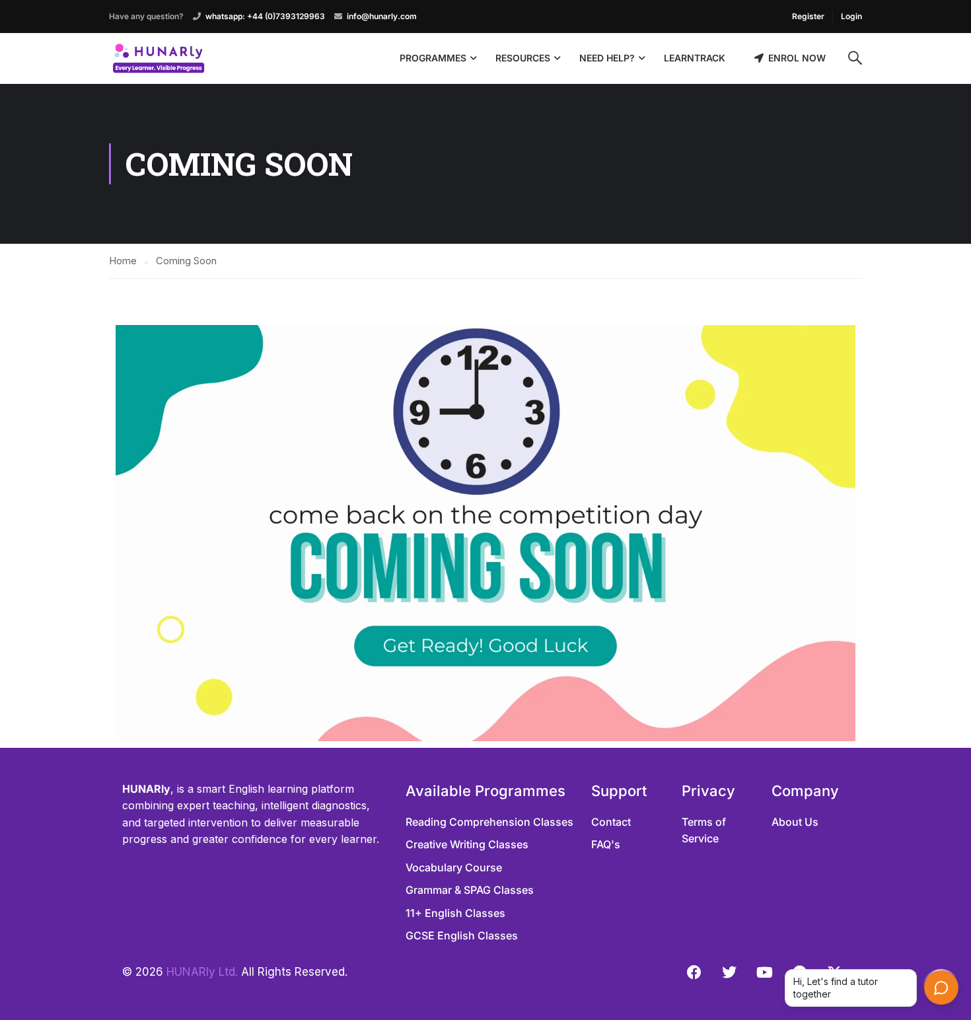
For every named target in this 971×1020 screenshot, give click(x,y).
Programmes (433, 57)
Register (808, 16)
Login (851, 16)
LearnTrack (694, 57)
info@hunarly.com (382, 16)
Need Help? (607, 57)
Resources (522, 57)
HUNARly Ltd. (202, 971)
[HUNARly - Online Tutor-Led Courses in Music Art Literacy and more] (158, 58)
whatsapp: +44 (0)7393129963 (265, 16)
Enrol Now (797, 57)
